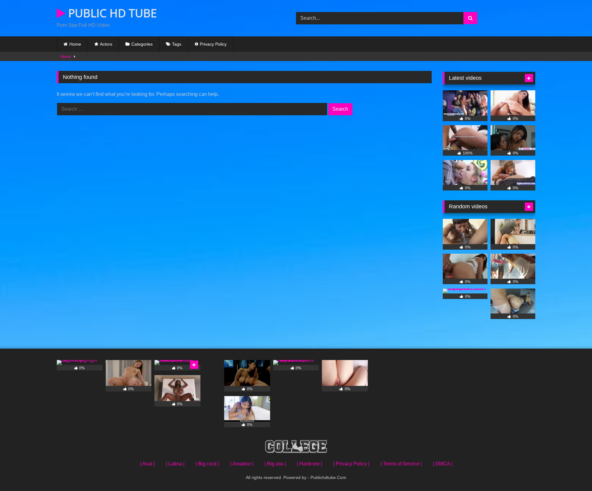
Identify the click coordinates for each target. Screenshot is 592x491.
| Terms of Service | (401, 463)
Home (75, 44)
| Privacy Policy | (351, 463)
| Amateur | (241, 463)
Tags (176, 44)
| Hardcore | (309, 463)
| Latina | (175, 463)
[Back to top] (573, 473)
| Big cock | (207, 463)
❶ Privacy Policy (211, 44)
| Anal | (147, 463)
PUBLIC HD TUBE (111, 13)
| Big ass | (275, 463)
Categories (142, 44)
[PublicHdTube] (296, 447)
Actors (106, 44)
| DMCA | (442, 463)
